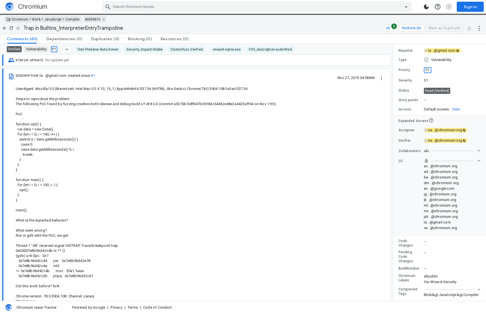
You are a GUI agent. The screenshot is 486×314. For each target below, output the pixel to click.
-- (425, 100)
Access (405, 109)
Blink (36, 19)
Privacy (116, 307)
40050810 (92, 19)
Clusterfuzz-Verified (186, 49)
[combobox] (258, 6)
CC (401, 161)
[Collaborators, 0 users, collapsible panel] (452, 150)
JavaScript (53, 19)
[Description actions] (381, 77)
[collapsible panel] (452, 289)
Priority (404, 70)
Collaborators (410, 151)
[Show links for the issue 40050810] (103, 19)
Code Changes (406, 243)
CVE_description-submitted (270, 49)
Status (404, 90)
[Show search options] (406, 6)
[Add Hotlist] (67, 49)
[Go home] (4, 28)
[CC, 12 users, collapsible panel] (452, 160)
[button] (440, 60)
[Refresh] (11, 28)
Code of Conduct (157, 307)
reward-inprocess (227, 49)
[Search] (108, 6)
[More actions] (479, 28)
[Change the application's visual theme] (426, 6)
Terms (133, 307)
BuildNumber (409, 268)
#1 (93, 75)
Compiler (73, 19)
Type (402, 60)
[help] (437, 6)
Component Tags (408, 291)
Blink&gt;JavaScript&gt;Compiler (451, 295)
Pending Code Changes (406, 256)
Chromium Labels (407, 278)
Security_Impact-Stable (144, 49)
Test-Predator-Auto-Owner (97, 49)
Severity (405, 80)
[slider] (394, 172)
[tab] (22, 39)
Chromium (20, 19)
